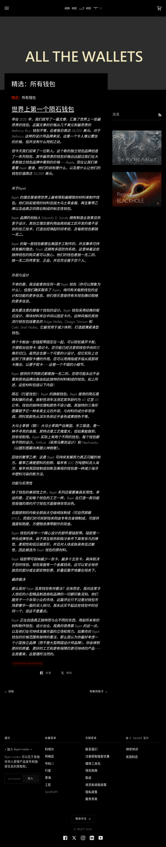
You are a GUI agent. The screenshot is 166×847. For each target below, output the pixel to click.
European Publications (27, 663)
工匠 (48, 785)
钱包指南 (91, 770)
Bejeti (81, 829)
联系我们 (91, 749)
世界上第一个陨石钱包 (42, 109)
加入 (30, 778)
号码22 (49, 763)
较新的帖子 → (99, 691)
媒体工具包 (93, 763)
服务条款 (91, 799)
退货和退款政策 (96, 785)
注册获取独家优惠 (97, 756)
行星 (48, 770)
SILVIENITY (51, 792)
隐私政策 (91, 792)
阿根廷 (49, 756)
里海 (48, 777)
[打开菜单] (11, 8)
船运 (88, 777)
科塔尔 (49, 749)
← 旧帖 (9, 691)
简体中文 (81, 819)
